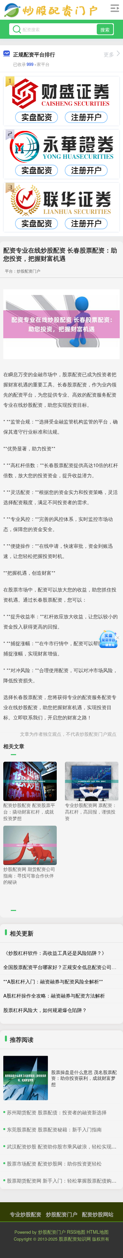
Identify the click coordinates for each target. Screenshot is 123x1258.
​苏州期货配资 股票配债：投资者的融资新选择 (57, 1112)
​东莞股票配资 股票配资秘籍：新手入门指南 (54, 1129)
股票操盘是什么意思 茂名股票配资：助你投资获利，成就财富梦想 (84, 1078)
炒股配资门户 (61, 1214)
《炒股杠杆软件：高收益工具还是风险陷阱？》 (55, 952)
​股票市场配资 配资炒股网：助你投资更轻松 (54, 1163)
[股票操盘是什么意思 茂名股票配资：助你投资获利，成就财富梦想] (25, 1078)
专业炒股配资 (25, 1214)
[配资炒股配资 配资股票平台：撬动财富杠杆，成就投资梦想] (30, 780)
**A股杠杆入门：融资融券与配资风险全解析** (53, 981)
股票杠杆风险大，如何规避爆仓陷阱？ (45, 1009)
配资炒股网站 (97, 1214)
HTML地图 (98, 1231)
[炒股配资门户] (51, 11)
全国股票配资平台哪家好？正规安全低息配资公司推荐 (62, 966)
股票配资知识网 (75, 1238)
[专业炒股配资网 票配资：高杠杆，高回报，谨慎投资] (91, 780)
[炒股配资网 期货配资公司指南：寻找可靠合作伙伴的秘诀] (30, 844)
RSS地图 (76, 1231)
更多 (109, 54)
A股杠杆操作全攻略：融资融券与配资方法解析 (54, 995)
